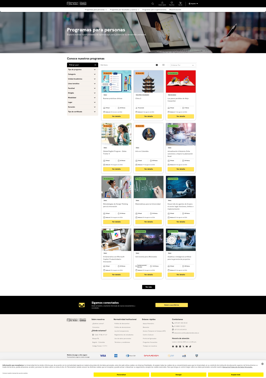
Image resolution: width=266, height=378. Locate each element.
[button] (82, 69)
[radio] (157, 65)
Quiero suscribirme (171, 305)
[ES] (193, 4)
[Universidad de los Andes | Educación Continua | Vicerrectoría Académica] (76, 321)
